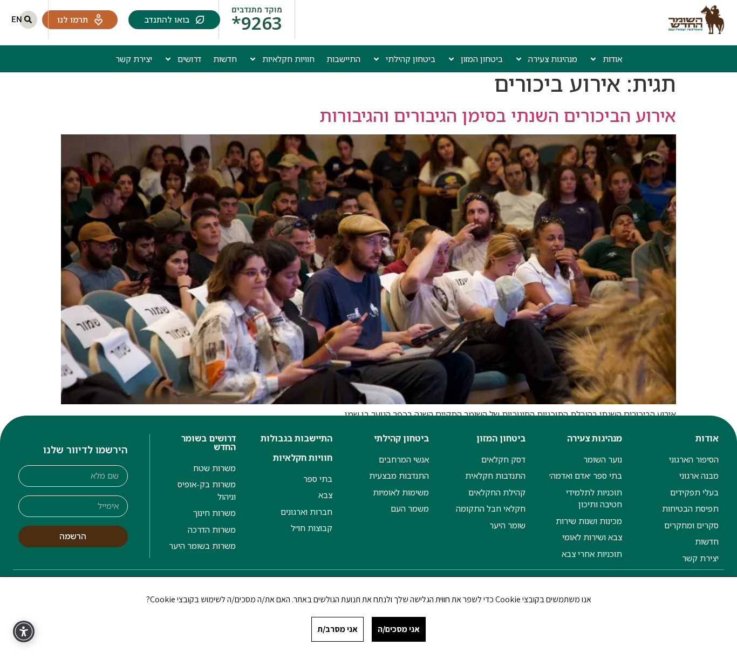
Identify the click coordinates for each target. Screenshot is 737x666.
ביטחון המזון (482, 58)
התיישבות (343, 58)
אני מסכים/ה (399, 629)
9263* (256, 23)
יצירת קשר (133, 58)
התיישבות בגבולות (296, 438)
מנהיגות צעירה (552, 58)
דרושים (189, 58)
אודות (612, 58)
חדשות (225, 58)
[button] (28, 20)
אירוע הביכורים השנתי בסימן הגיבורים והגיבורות (497, 115)
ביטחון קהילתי (410, 58)
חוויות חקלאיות (288, 58)
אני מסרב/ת (337, 629)
